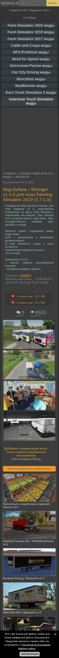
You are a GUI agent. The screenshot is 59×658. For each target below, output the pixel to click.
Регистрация (21, 459)
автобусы (22, 176)
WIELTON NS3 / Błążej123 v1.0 (22, 612)
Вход (36, 459)
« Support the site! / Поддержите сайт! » (29, 10)
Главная (9, 173)
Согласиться (29, 654)
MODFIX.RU (10, 3)
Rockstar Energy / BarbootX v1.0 (23, 578)
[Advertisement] (29, 140)
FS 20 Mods (29, 17)
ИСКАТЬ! (52, 3)
